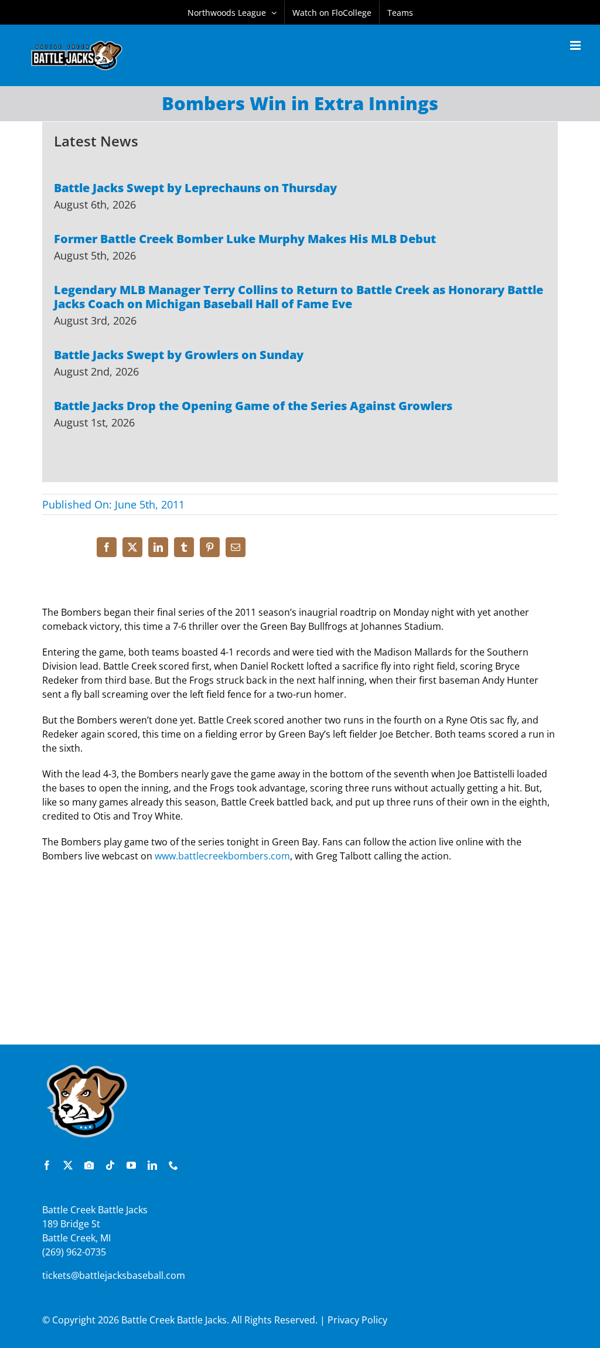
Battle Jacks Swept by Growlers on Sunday (179, 355)
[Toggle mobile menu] (576, 45)
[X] (132, 547)
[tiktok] (110, 1165)
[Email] (235, 547)
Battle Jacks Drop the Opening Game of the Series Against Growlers (253, 406)
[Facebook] (107, 547)
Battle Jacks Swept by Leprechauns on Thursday (195, 188)
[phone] (173, 1165)
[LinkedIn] (158, 547)
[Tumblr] (184, 547)
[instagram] (89, 1165)
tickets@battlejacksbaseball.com (113, 1275)
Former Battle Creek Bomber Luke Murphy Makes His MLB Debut (245, 239)
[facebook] (47, 1165)
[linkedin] (152, 1165)
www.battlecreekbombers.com (222, 855)
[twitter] (68, 1165)
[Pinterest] (210, 547)
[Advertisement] (300, 959)
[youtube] (131, 1165)
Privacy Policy (357, 1319)
